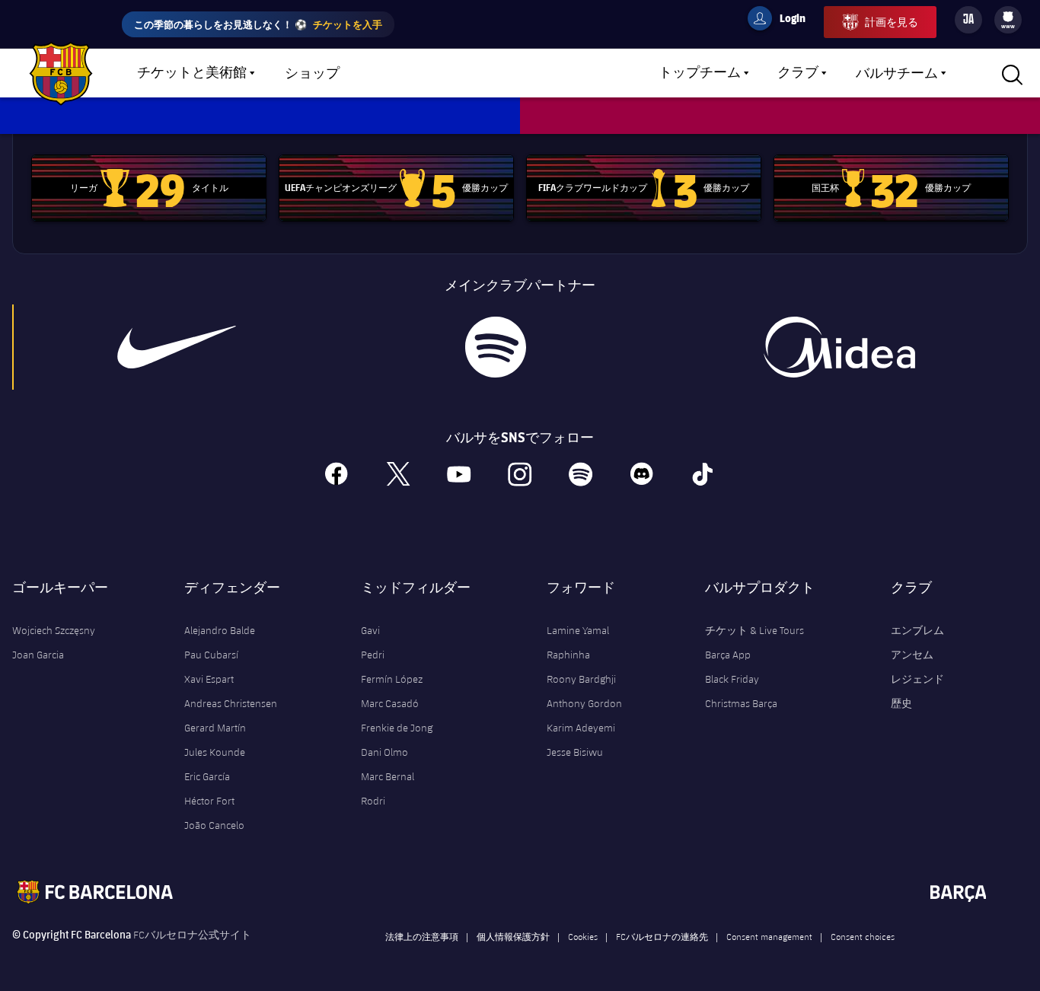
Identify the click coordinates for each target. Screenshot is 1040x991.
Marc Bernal (387, 776)
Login (783, 20)
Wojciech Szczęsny (53, 630)
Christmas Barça (741, 703)
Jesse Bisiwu (575, 752)
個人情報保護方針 (513, 936)
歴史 (901, 703)
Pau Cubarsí (211, 654)
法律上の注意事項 (421, 936)
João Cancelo (214, 825)
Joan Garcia (38, 654)
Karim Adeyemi (581, 728)
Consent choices (863, 936)
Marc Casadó (390, 703)
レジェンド (917, 679)
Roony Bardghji (581, 679)
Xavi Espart (209, 679)
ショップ (312, 74)
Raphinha (568, 654)
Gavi (370, 630)
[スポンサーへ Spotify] (495, 347)
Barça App (728, 654)
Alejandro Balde (219, 630)
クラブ (797, 73)
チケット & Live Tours (754, 630)
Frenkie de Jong (396, 728)
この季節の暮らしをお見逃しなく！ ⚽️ (258, 24)
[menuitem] (1008, 16)
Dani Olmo (384, 752)
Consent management (769, 936)
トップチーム (700, 73)
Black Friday (732, 679)
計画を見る (891, 21)
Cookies (583, 936)
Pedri (372, 654)
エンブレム (917, 630)
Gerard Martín (215, 728)
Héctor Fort (209, 801)
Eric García (207, 776)
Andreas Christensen (230, 703)
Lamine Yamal (578, 630)
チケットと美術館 (192, 73)
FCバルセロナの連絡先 (662, 936)
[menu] (1008, 19)
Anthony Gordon (584, 703)
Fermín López (392, 679)
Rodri (373, 801)
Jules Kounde (214, 752)
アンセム (912, 654)
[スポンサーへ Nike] (176, 347)
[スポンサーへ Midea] (839, 347)
